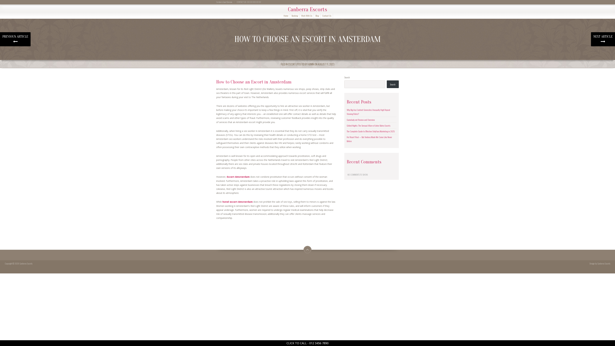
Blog (317, 15)
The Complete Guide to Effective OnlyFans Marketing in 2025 (371, 131)
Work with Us (306, 15)
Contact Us (326, 15)
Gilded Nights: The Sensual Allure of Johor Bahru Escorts (368, 125)
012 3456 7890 (318, 343)
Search (347, 77)
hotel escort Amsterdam (237, 201)
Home (286, 15)
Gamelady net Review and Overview (361, 119)
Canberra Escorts (307, 9)
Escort (292, 64)
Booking (295, 15)
